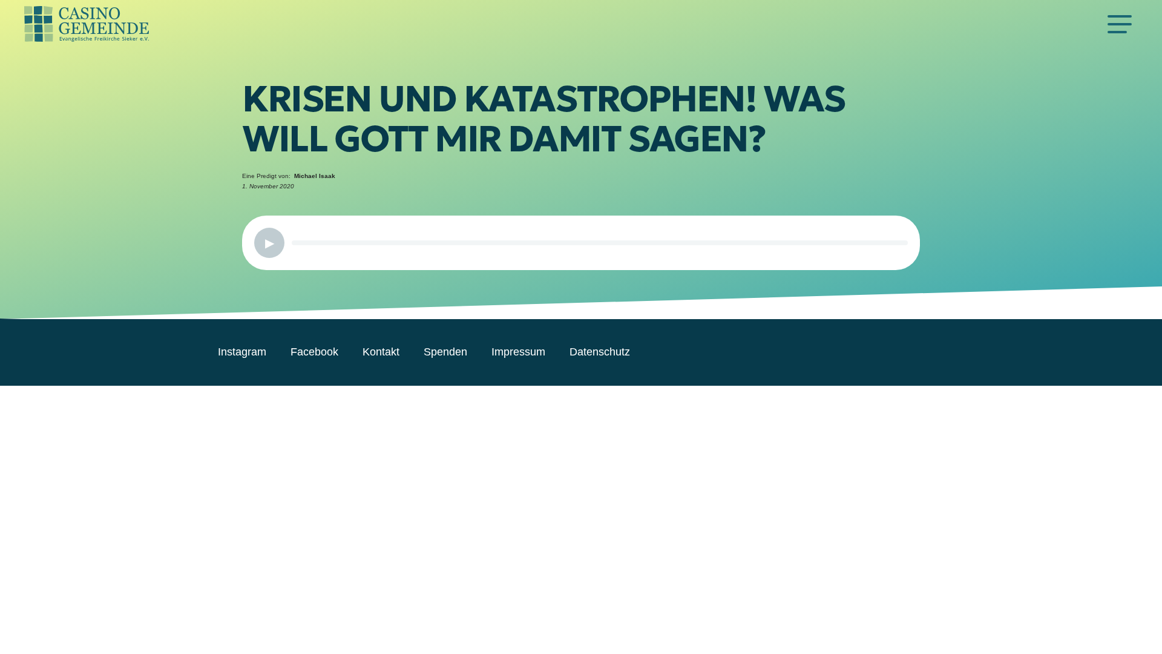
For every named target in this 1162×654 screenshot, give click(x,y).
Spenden (445, 352)
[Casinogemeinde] (562, 24)
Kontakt (381, 352)
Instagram (242, 352)
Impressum (518, 352)
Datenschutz (600, 352)
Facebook (314, 352)
